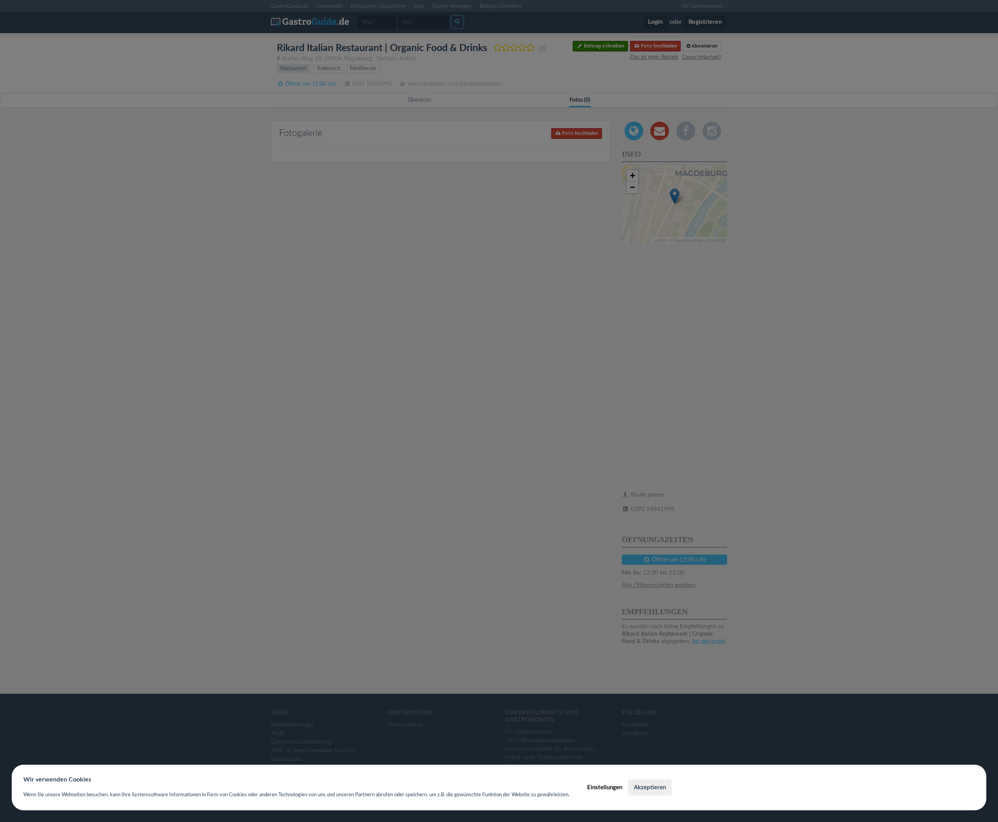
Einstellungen (604, 787)
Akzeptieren (650, 787)
